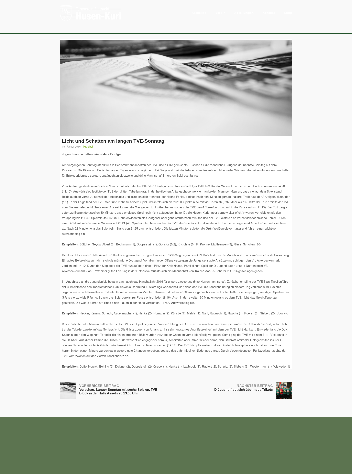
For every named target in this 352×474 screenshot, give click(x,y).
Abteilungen (244, 12)
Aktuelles (199, 12)
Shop (288, 12)
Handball (88, 146)
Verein (220, 12)
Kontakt (269, 12)
